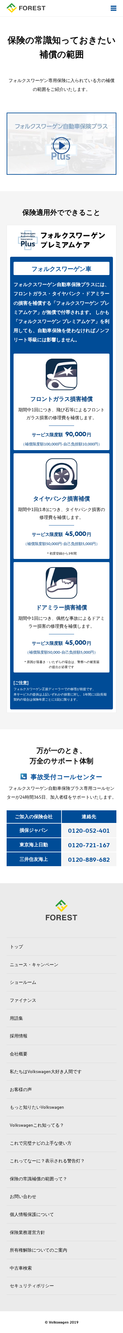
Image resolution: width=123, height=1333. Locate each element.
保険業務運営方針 (27, 1232)
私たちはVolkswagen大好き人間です (46, 1071)
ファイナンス (23, 1000)
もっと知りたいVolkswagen (37, 1107)
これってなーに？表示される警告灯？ (47, 1161)
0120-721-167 (89, 845)
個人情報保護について (32, 1214)
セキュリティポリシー (32, 1286)
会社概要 (18, 1054)
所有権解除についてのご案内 (38, 1250)
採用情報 (18, 1036)
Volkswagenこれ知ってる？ (37, 1125)
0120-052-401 (89, 830)
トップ (16, 946)
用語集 (16, 1018)
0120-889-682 (89, 859)
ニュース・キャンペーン (34, 964)
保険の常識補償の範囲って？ (38, 1179)
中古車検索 (21, 1268)
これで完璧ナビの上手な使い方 (41, 1143)
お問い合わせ (23, 1196)
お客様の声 (21, 1089)
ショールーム (23, 982)
